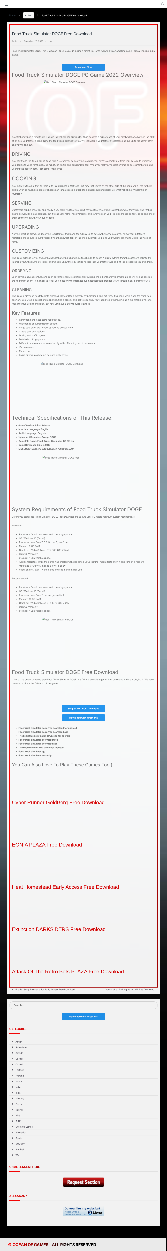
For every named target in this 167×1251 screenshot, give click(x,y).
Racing (19, 1109)
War (17, 1155)
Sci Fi (18, 1121)
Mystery (19, 1098)
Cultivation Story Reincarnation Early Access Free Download (42, 989)
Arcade (19, 1053)
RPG (17, 1115)
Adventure (21, 1047)
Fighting (19, 1075)
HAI (50, 41)
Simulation (20, 1132)
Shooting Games (24, 1126)
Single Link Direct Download (83, 708)
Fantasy (19, 1070)
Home (12, 15)
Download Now (83, 67)
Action (28, 15)
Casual (19, 1058)
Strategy (20, 1143)
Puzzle (19, 1104)
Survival (19, 1149)
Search (163, 4)
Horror (18, 1081)
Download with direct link (83, 717)
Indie (18, 1087)
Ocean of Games (30, 1244)
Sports (18, 1138)
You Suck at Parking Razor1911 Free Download (132, 989)
